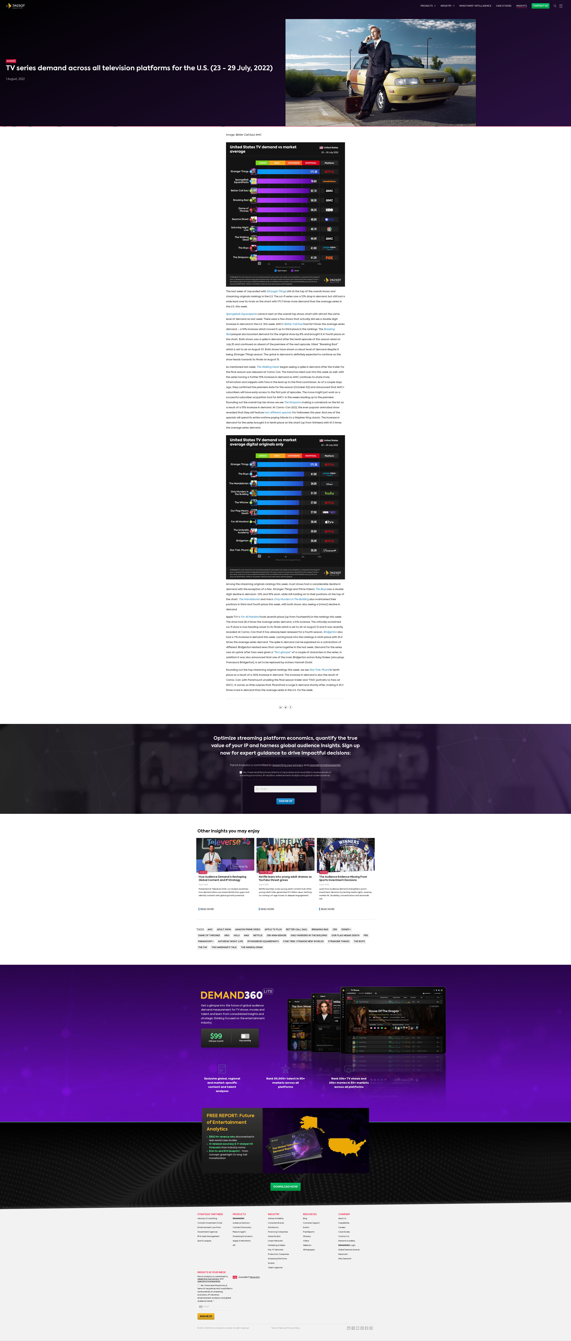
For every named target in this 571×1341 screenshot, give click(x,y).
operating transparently (325, 765)
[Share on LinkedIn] (280, 707)
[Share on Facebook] (290, 707)
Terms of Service (278, 1328)
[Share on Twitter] (285, 707)
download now (285, 1186)
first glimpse (282, 652)
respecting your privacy (287, 765)
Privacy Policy (293, 1328)
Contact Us (540, 6)
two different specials (278, 412)
